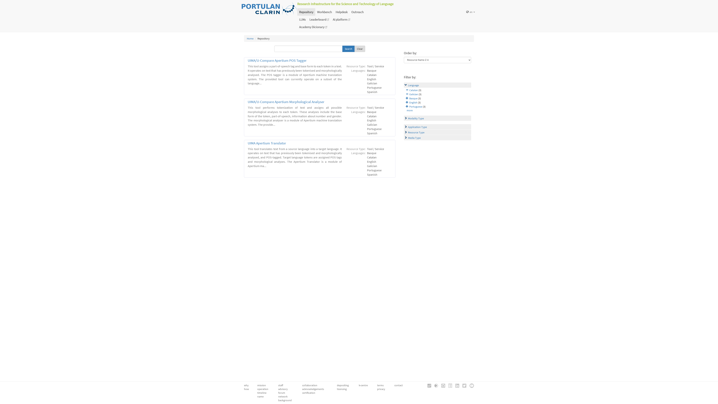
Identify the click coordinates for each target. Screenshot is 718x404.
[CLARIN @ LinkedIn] (456, 385)
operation (262, 389)
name (260, 396)
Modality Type (416, 118)
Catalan (413, 90)
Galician (413, 94)
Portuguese (415, 106)
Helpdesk (342, 12)
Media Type (414, 138)
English (413, 102)
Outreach (357, 12)
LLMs (302, 19)
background (285, 400)
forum (281, 392)
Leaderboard (318, 19)
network (283, 396)
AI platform (340, 19)
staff (280, 385)
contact (398, 385)
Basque (413, 98)
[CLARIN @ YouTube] (470, 385)
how (246, 389)
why (246, 385)
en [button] (471, 12)
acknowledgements (313, 389)
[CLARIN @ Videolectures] (435, 385)
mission (261, 385)
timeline (261, 392)
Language (413, 85)
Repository (306, 12)
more (410, 110)
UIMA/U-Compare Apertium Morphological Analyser (286, 102)
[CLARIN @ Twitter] (463, 385)
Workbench (324, 12)
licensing (342, 389)
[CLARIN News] (449, 385)
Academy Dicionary (312, 27)
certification (308, 392)
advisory (283, 389)
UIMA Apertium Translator (267, 143)
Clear (360, 48)
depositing (343, 385)
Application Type (417, 127)
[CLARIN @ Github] (442, 385)
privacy (381, 389)
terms (380, 385)
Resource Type (416, 132)
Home (250, 38)
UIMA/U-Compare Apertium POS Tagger (277, 60)
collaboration (309, 385)
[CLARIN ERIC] (428, 385)
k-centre (363, 385)
